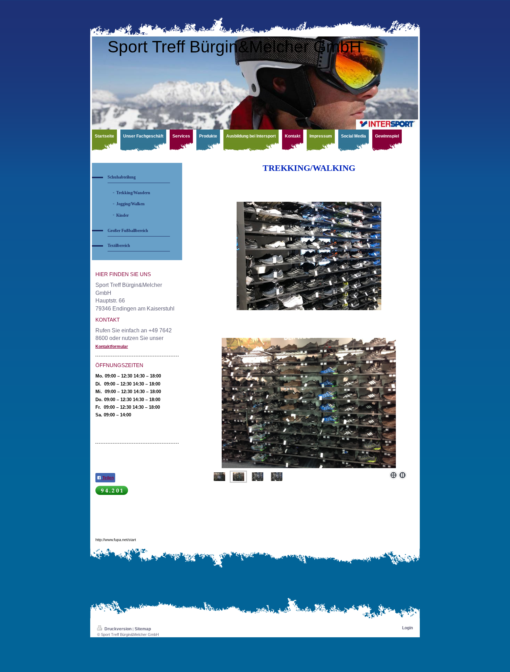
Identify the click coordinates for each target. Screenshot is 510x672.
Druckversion (118, 629)
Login (407, 627)
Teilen (107, 477)
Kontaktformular (111, 346)
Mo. (99, 376)
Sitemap (143, 629)
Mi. (98, 391)
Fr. (98, 407)
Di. (98, 384)
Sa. (98, 414)
